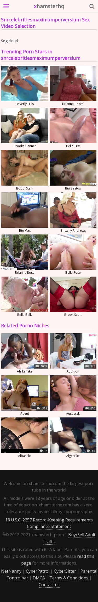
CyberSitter (65, 571)
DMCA (39, 578)
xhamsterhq (49, 6)
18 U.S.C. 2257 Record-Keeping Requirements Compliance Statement (49, 523)
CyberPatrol (37, 571)
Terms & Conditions (68, 578)
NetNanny (11, 571)
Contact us (49, 584)
